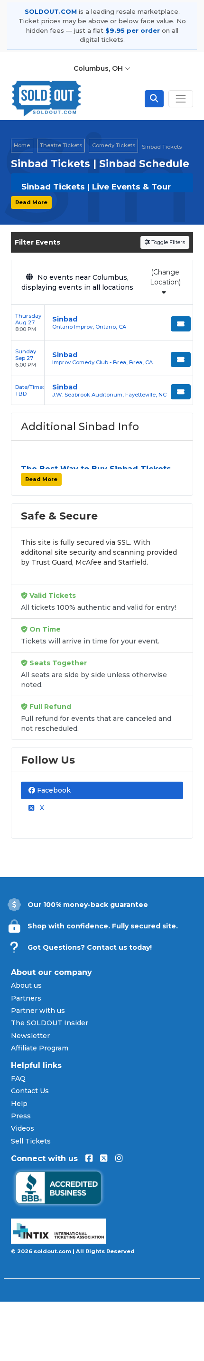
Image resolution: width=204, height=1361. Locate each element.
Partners (26, 998)
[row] (102, 322)
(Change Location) (165, 277)
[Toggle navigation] (180, 98)
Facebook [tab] (53, 790)
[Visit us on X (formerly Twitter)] (103, 1159)
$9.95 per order (132, 30)
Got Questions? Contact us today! (90, 947)
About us (26, 985)
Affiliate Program (39, 1048)
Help (19, 1103)
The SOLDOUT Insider (49, 1023)
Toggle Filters (167, 242)
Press (21, 1116)
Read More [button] (31, 202)
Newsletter (30, 1035)
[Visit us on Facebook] (89, 1159)
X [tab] (41, 807)
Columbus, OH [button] (99, 68)
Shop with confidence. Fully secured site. (103, 926)
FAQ (18, 1078)
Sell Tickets (31, 1141)
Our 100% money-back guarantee (88, 904)
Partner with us (38, 1010)
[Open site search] (154, 98)
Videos (22, 1128)
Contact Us (30, 1091)
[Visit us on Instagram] (118, 1159)
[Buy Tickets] (181, 323)
